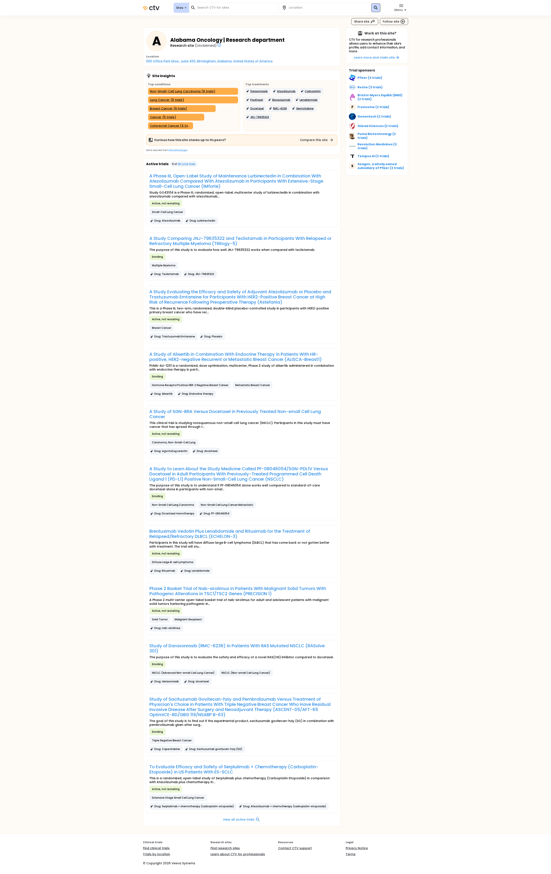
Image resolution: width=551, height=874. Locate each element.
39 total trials (187, 164)
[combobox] (236, 8)
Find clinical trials (156, 848)
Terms (351, 854)
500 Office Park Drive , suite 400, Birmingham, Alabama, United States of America (209, 61)
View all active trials (238, 819)
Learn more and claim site (374, 57)
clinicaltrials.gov (177, 150)
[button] (257, 91)
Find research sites (225, 848)
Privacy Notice (357, 848)
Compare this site (314, 140)
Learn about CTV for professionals (237, 854)
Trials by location (156, 854)
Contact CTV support (295, 848)
